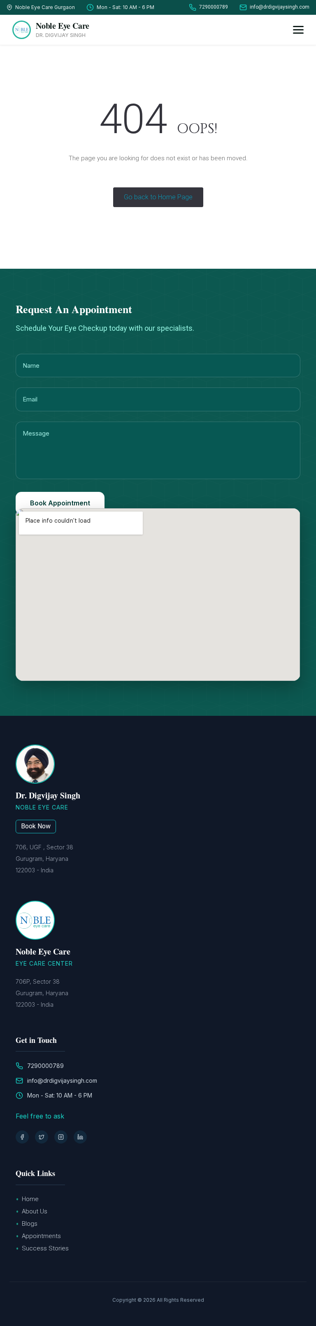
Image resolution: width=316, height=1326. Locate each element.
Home (30, 1199)
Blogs (29, 1223)
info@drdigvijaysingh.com (279, 7)
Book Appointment (60, 503)
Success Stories (45, 1248)
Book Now (36, 826)
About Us (34, 1211)
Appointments (41, 1236)
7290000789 (213, 7)
